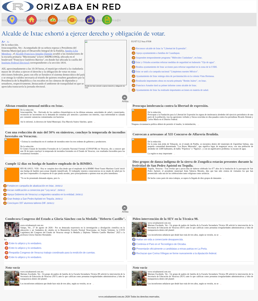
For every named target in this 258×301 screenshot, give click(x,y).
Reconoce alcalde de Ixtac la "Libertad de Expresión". (161, 48)
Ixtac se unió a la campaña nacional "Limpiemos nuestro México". (167, 71)
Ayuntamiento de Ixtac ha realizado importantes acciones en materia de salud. (172, 90)
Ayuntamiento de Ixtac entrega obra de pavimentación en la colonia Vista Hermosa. (175, 76)
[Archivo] (110, 19)
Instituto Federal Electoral (15, 62)
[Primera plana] (11, 19)
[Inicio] (61, 12)
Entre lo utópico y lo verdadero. (25, 243)
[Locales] (30, 19)
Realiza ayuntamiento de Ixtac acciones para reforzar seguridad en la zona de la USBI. (176, 67)
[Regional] (50, 19)
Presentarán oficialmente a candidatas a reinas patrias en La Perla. (171, 248)
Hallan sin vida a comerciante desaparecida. (159, 239)
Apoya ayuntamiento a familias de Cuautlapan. (158, 53)
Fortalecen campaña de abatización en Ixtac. (35, 186)
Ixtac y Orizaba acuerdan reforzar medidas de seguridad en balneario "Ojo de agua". (175, 62)
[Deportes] (69, 19)
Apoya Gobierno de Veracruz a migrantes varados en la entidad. (45, 194)
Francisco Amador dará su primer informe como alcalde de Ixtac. (166, 85)
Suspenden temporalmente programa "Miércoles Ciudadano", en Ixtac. (169, 57)
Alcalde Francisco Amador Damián (34, 53)
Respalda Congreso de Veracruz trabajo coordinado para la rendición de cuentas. (52, 252)
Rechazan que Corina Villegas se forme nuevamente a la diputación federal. (176, 253)
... (94, 122)
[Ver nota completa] (11, 123)
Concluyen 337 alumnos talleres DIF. (30, 203)
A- (8, 41)
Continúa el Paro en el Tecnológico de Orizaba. (161, 244)
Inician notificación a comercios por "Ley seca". (36, 190)
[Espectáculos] (89, 19)
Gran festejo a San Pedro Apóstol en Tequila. (35, 198)
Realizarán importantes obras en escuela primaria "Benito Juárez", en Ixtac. (171, 81)
